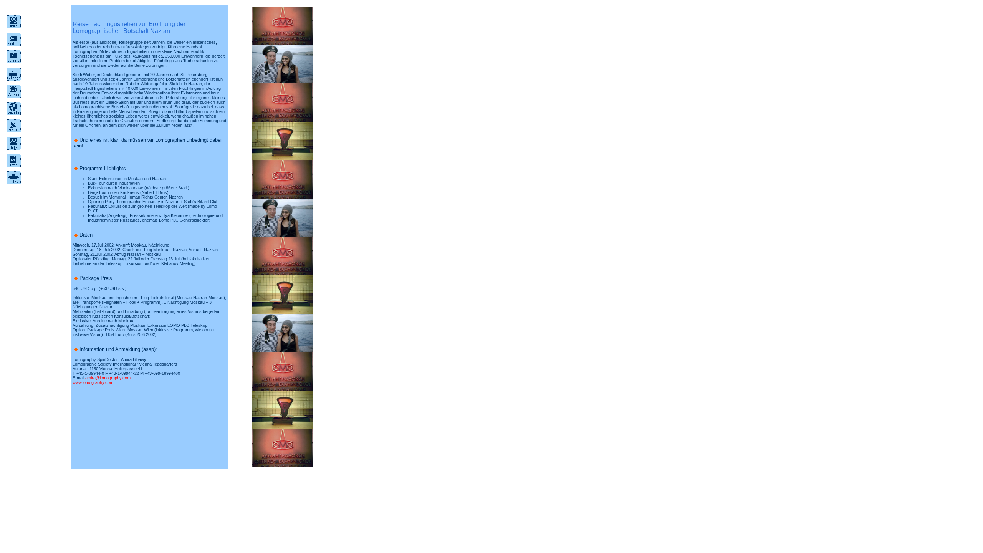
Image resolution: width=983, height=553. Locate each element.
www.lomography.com (93, 382)
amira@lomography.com (108, 378)
